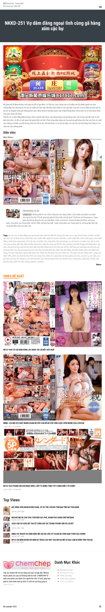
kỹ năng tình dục (49, 250)
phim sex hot (56, 253)
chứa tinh (51, 241)
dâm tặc (20, 244)
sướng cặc (77, 258)
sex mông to (21, 258)
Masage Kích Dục (67, 573)
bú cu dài (73, 235)
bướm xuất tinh (60, 238)
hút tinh (57, 247)
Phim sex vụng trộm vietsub (57, 256)
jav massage (82, 247)
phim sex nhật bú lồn (20, 256)
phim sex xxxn (74, 256)
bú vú (22, 238)
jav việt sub (92, 247)
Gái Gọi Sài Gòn (66, 570)
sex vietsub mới (33, 258)
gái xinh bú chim (26, 247)
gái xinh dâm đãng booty (43, 247)
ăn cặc (11, 235)
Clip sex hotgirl (62, 241)
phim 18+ (35, 253)
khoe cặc (13, 250)
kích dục (38, 250)
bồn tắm (65, 235)
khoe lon (30, 250)
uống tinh (85, 258)
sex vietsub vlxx (65, 258)
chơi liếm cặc (41, 241)
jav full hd (64, 247)
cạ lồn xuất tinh (73, 238)
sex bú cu (85, 256)
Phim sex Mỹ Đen (67, 581)
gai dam (69, 244)
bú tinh (16, 238)
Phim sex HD (45, 253)
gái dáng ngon (91, 244)
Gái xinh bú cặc (13, 247)
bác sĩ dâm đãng (20, 235)
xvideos (33, 261)
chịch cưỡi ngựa (86, 238)
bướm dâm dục (31, 238)
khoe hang (22, 250)
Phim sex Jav (67, 253)
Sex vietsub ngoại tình (49, 258)
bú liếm (90, 235)
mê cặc (11, 253)
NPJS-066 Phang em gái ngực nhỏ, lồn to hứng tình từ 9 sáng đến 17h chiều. (39, 486)
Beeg (59, 235)
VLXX (92, 258)
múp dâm (18, 253)
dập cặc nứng (48, 244)
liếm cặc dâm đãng (63, 250)
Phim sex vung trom (37, 256)
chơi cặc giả (30, 241)
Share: (99, 264)
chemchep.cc (8, 584)
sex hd (12, 258)
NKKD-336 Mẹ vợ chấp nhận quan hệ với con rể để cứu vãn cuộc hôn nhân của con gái (43, 423)
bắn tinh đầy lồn (50, 235)
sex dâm (93, 256)
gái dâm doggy (79, 244)
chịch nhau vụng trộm (16, 241)
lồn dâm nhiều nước (80, 250)
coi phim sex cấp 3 (87, 241)
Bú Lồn (10, 238)
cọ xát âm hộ (74, 241)
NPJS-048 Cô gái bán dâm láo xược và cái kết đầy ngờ (28, 350)
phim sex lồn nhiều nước (83, 253)
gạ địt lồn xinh (59, 244)
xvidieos (40, 261)
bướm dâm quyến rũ (45, 238)
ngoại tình (27, 253)
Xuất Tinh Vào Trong (21, 261)
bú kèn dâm (82, 235)
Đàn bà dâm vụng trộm (33, 244)
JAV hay (72, 247)
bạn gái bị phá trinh (35, 235)
